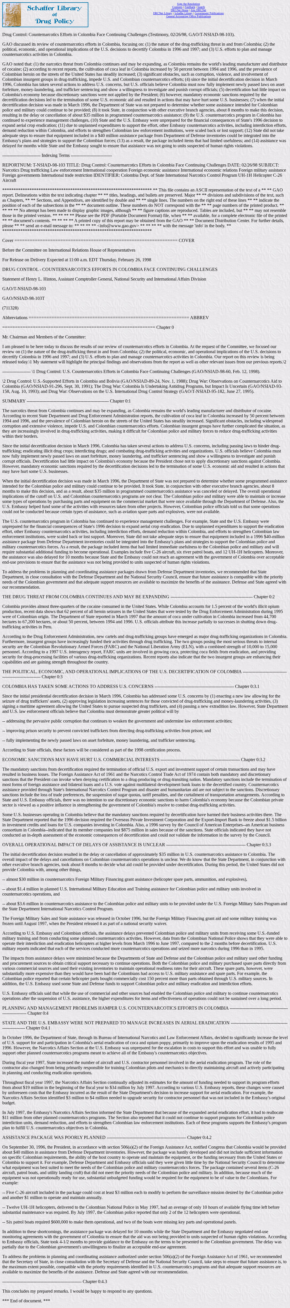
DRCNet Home (179, 10)
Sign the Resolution (188, 3)
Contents (177, 7)
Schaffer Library (183, 13)
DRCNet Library (162, 13)
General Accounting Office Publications (188, 16)
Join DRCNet (198, 10)
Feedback (190, 7)
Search (201, 7)
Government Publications (209, 13)
